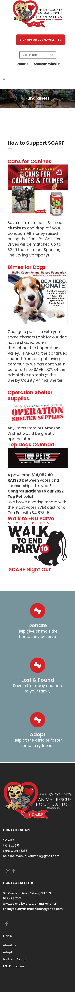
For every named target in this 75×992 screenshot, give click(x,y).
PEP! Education (13, 966)
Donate (22, 64)
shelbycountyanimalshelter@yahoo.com (33, 909)
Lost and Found (14, 959)
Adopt (7, 952)
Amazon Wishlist (47, 64)
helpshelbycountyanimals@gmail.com (31, 856)
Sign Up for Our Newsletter (40, 40)
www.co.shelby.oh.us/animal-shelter (29, 904)
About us (9, 945)
